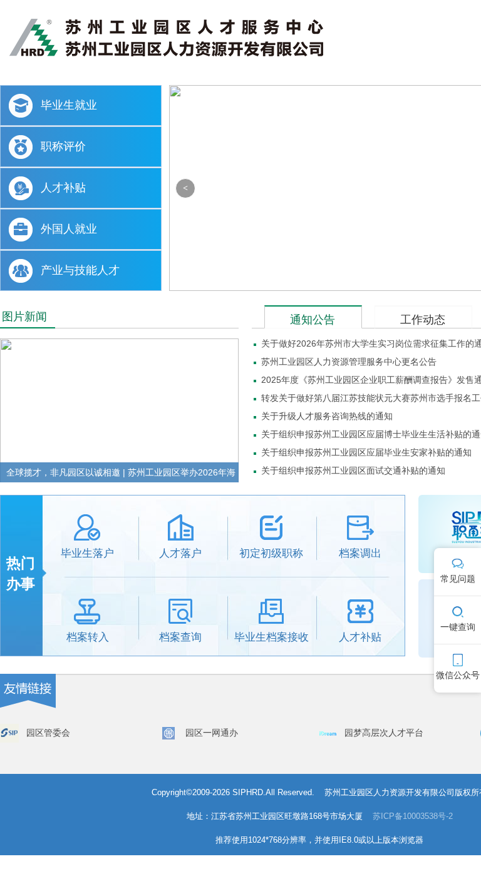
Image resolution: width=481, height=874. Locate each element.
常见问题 (457, 579)
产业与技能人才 (80, 270)
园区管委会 (48, 733)
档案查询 (180, 637)
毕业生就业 (69, 105)
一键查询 (457, 627)
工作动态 (422, 319)
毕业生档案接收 (271, 637)
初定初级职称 (271, 553)
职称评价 (63, 146)
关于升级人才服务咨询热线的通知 (327, 416)
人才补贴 (63, 187)
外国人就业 (69, 229)
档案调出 (360, 553)
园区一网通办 (211, 733)
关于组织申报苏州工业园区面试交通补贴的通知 (353, 470)
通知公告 (312, 319)
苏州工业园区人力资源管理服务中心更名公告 (349, 362)
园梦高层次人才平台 (383, 733)
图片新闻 (24, 316)
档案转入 (87, 637)
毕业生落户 (87, 553)
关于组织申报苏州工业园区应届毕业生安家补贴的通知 (366, 452)
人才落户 (180, 553)
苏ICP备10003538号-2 (413, 816)
